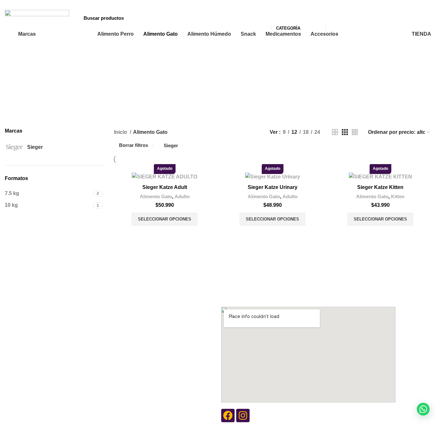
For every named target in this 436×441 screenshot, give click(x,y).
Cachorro (49, 283)
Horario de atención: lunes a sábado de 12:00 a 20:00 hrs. (284, 294)
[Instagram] (243, 415)
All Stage (49, 316)
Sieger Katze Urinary (272, 187)
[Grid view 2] (335, 132)
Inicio (121, 132)
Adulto (182, 196)
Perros (46, 344)
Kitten (397, 196)
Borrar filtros (133, 145)
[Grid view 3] (345, 132)
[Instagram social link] (393, 4)
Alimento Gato (156, 196)
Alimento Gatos (150, 273)
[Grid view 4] (355, 132)
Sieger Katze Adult (164, 187)
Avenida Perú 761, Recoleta (251, 283)
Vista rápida (165, 234)
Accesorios (54, 333)
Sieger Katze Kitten (380, 187)
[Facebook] (228, 415)
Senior (46, 305)
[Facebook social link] (386, 4)
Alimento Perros (61, 273)
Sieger (171, 145)
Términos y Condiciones (157, 323)
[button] (423, 409)
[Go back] (136, 73)
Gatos (45, 355)
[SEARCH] (334, 18)
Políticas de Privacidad (155, 333)
